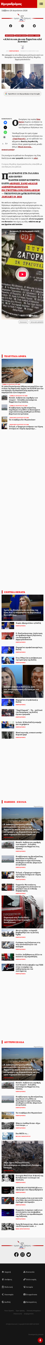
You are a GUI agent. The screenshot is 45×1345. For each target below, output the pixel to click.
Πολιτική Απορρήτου (34, 1311)
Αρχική (7, 1272)
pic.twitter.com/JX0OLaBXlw (21, 190)
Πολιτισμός (31, 1279)
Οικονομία (8, 1294)
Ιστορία (29, 1287)
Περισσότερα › (38, 806)
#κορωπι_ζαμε (18, 183)
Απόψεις (8, 1279)
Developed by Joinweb (35, 1334)
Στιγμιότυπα (31, 1294)
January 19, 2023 (12, 196)
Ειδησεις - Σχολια (33, 35)
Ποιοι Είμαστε (9, 1311)
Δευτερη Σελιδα (21, 35)
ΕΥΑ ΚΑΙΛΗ (23, 322)
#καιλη (32, 183)
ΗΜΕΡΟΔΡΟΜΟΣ (14, 51)
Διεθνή (7, 1302)
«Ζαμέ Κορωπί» (19, 139)
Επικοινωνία (18, 1314)
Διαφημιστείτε (29, 1314)
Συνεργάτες (31, 1302)
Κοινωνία (30, 1272)
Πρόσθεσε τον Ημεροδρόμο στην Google (24, 94)
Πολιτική (8, 1287)
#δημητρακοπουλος (15, 186)
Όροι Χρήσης (20, 1311)
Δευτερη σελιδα (14, 1042)
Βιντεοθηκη (10, 35)
